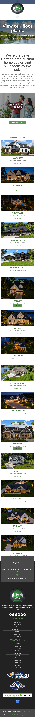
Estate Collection (14, 36)
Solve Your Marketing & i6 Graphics (21, 715)
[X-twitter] (13, 614)
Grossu (17, 185)
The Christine (17, 240)
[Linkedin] (22, 614)
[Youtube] (19, 614)
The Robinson (17, 383)
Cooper (17, 553)
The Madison (17, 410)
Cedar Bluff (17, 268)
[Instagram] (16, 614)
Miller (17, 471)
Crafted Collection (27, 36)
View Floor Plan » (17, 163)
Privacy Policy (28, 711)
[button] (17, 16)
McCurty (17, 158)
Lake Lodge (17, 356)
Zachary (17, 526)
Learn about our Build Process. (17, 105)
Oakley (17, 301)
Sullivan (18, 498)
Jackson (17, 444)
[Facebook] (10, 614)
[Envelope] (24, 614)
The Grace (18, 213)
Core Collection (17, 38)
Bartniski (17, 328)
